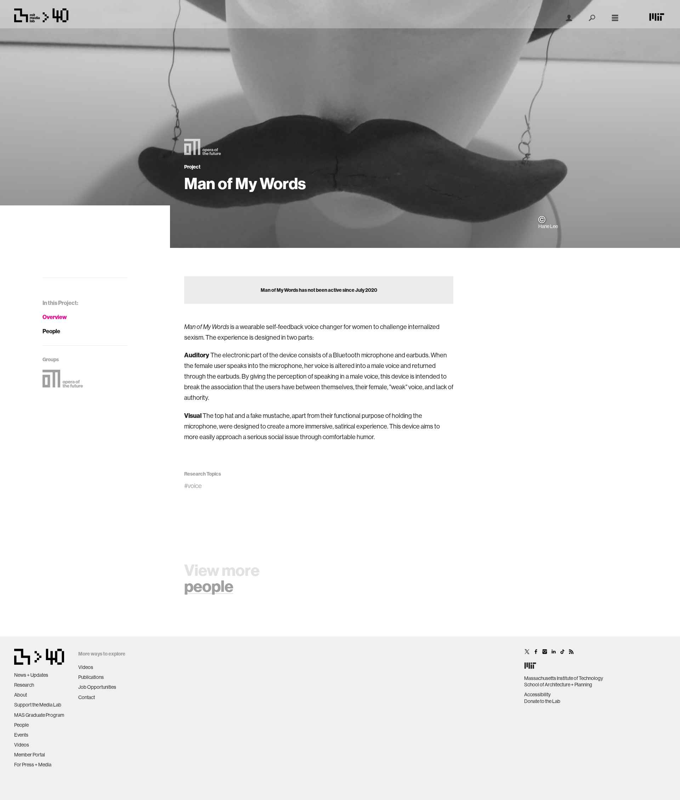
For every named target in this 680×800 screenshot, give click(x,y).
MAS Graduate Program (39, 715)
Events (21, 735)
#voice (193, 486)
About (20, 695)
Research (24, 685)
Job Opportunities (97, 687)
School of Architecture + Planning (558, 684)
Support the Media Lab (37, 705)
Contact (86, 697)
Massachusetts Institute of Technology (563, 678)
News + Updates (31, 675)
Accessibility (537, 694)
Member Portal (29, 754)
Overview (54, 316)
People (51, 331)
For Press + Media (32, 764)
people (208, 586)
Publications (91, 677)
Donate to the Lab (542, 701)
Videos (21, 745)
